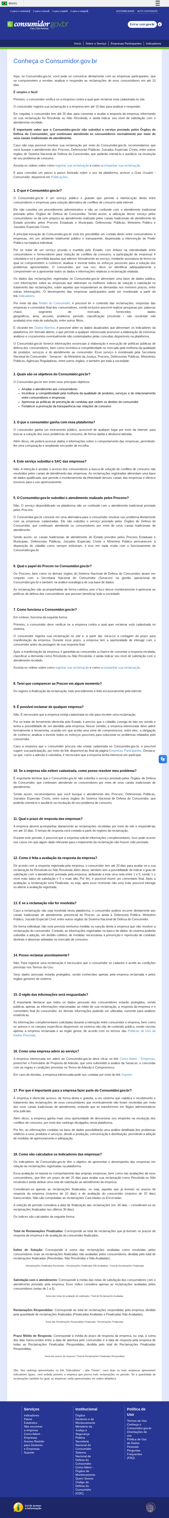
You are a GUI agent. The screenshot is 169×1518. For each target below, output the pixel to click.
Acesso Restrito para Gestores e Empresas (34, 1445)
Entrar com (142, 24)
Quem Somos (84, 1478)
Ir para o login (59, 11)
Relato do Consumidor (54, 303)
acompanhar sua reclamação (120, 165)
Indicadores (153, 43)
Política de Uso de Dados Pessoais (137, 1443)
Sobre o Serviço (96, 43)
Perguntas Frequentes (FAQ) (134, 1454)
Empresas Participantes (126, 43)
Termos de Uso (137, 1420)
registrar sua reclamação (72, 165)
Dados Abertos (44, 327)
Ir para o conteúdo (20, 11)
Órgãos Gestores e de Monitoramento (85, 1419)
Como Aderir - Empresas (137, 1058)
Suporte (126, 1074)
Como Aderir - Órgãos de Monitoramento (85, 1471)
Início (77, 43)
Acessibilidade (125, 11)
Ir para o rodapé (79, 11)
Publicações (59, 177)
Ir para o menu (41, 11)
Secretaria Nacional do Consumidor (83, 1445)
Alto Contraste (147, 11)
